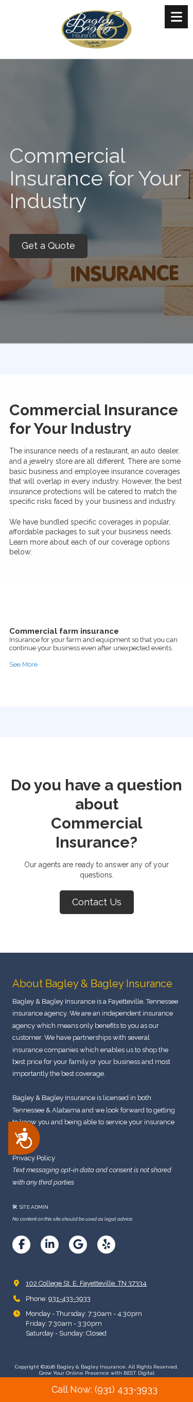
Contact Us (96, 902)
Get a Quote (48, 245)
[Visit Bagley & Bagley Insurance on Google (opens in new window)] (78, 1245)
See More (23, 664)
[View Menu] (176, 16)
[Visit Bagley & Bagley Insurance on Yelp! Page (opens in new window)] (106, 1245)
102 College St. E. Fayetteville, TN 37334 (86, 1283)
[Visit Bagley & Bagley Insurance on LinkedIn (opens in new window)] (50, 1245)
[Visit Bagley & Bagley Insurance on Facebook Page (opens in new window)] (21, 1245)
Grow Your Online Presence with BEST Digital (96, 1373)
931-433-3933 (69, 1299)
